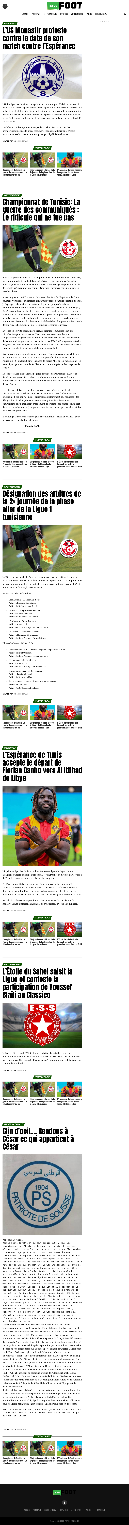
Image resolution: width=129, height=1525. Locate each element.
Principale (36, 13)
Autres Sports (77, 13)
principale (22, 141)
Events (89, 13)
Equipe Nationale (50, 13)
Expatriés (64, 13)
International (101, 13)
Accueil (25, 13)
